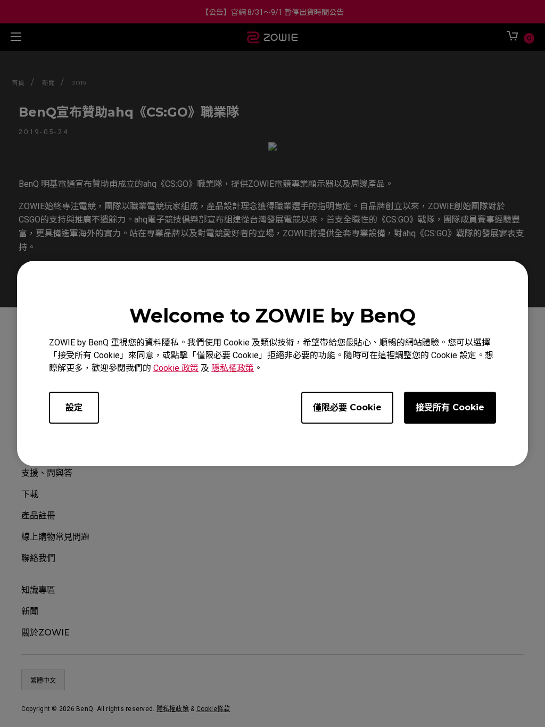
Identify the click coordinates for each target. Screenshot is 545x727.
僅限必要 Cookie (347, 407)
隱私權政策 (232, 368)
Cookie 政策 (176, 368)
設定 (73, 407)
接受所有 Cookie (450, 407)
